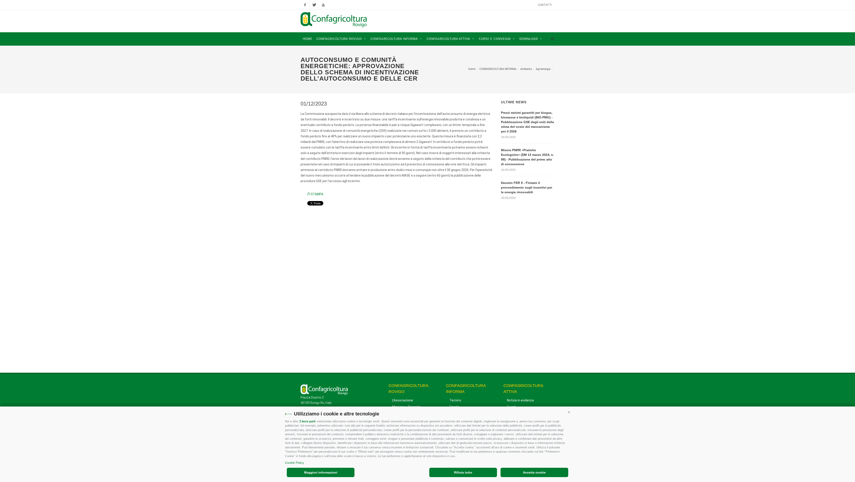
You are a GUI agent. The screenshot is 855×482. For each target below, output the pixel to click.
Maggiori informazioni (320, 472)
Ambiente (526, 69)
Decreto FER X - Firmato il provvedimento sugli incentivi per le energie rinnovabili (526, 187)
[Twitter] (314, 5)
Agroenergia (543, 69)
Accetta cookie (534, 472)
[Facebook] (305, 5)
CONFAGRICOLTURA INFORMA (497, 69)
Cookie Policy (294, 462)
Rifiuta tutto (463, 472)
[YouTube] (323, 5)
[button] (569, 412)
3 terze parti (307, 421)
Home (471, 69)
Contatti (545, 4)
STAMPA (316, 194)
